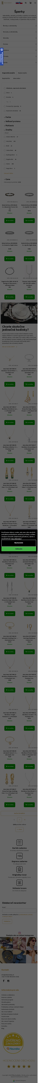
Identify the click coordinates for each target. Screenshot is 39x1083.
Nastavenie (18, 543)
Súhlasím (18, 549)
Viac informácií (16, 539)
